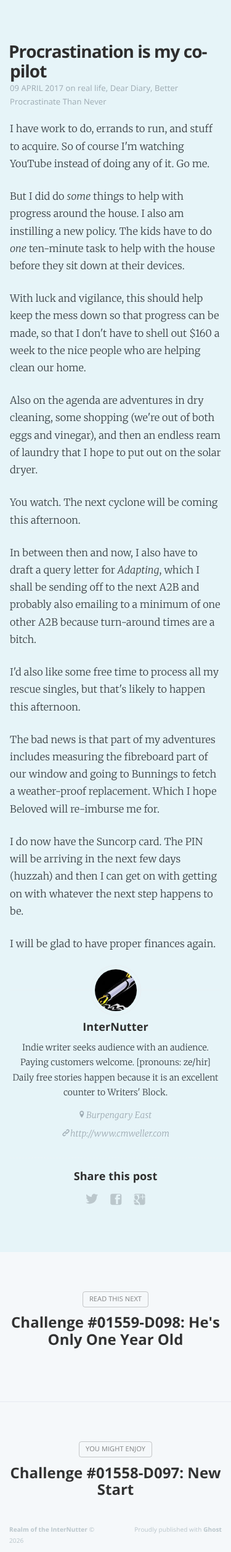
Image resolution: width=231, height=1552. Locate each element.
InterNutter (115, 1027)
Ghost (212, 1529)
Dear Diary (130, 87)
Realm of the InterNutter (48, 1529)
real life (92, 87)
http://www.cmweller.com (119, 1133)
